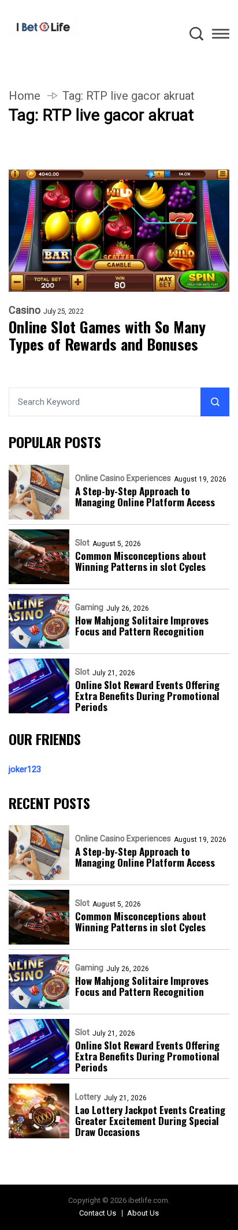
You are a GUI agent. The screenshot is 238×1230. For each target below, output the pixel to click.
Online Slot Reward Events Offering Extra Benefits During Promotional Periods (147, 695)
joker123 (25, 769)
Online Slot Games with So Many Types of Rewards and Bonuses (107, 335)
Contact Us (97, 1213)
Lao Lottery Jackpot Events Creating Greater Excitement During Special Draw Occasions (150, 1120)
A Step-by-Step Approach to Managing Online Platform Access (145, 496)
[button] (220, 35)
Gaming (89, 607)
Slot (82, 543)
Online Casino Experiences (123, 478)
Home (24, 96)
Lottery (88, 1097)
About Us (143, 1213)
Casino (24, 310)
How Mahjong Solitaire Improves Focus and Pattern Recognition (142, 626)
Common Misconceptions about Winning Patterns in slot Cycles (140, 561)
